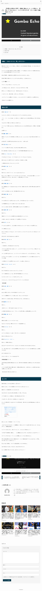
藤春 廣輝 (6, 133)
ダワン (5, 222)
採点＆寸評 (4, 13)
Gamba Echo (7, 495)
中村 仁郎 (6, 239)
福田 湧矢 (6, 194)
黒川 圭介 (6, 166)
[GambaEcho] (21, 1)
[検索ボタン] (1, 1)
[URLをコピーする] (30, 40)
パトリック (6, 326)
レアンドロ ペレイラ (8, 264)
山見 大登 (6, 286)
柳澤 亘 (5, 301)
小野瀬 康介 (6, 183)
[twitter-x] (14, 495)
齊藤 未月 (6, 314)
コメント (5, 551)
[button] (11, 40)
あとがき (6, 52)
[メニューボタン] (40, 1)
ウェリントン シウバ (8, 339)
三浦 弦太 (6, 144)
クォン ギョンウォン (8, 153)
